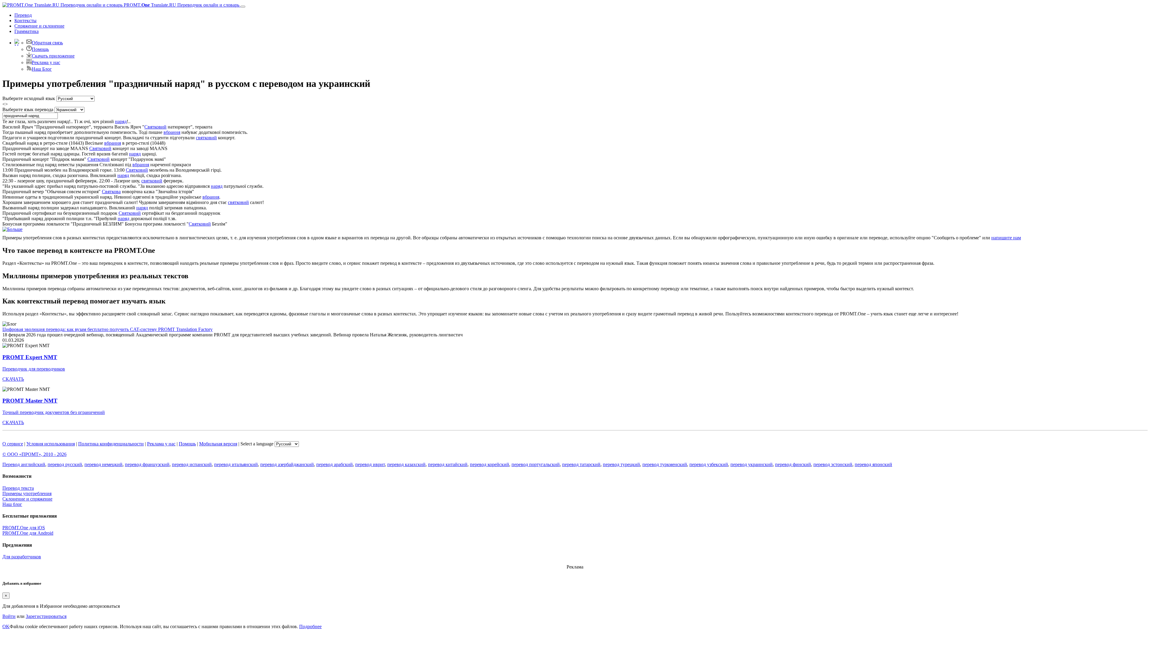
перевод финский (793, 464)
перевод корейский (489, 464)
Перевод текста (18, 488)
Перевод (23, 15)
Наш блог (12, 504)
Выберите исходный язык (28, 98)
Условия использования (50, 443)
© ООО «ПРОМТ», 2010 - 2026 (34, 454)
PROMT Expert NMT (29, 357)
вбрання (172, 132)
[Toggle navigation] (242, 6)
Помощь (40, 49)
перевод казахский (406, 464)
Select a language (256, 443)
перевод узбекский (708, 464)
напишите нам (1006, 237)
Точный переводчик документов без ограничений (53, 412)
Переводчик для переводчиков (33, 368)
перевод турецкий (621, 464)
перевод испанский (192, 464)
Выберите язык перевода (27, 109)
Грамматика (26, 31)
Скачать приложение (53, 55)
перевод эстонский (832, 464)
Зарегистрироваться (46, 616)
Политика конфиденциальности (111, 443)
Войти (9, 616)
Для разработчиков (21, 556)
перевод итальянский (236, 464)
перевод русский (65, 464)
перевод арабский (334, 464)
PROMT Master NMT (30, 400)
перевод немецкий (103, 464)
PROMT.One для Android (27, 533)
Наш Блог (42, 69)
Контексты (25, 20)
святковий (206, 137)
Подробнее (310, 626)
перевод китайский (447, 464)
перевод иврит (370, 464)
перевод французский (147, 464)
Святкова (111, 191)
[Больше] (12, 229)
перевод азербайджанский (287, 464)
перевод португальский (536, 464)
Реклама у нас (46, 62)
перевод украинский (751, 464)
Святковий (155, 126)
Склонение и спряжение (27, 498)
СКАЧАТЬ (13, 379)
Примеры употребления (27, 493)
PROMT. (180, 4)
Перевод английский (23, 464)
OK (6, 626)
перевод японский (873, 464)
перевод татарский (581, 464)
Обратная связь (47, 42)
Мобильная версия (218, 443)
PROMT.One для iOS (23, 527)
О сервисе (12, 443)
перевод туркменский (664, 464)
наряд (121, 121)
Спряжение (39, 25)
